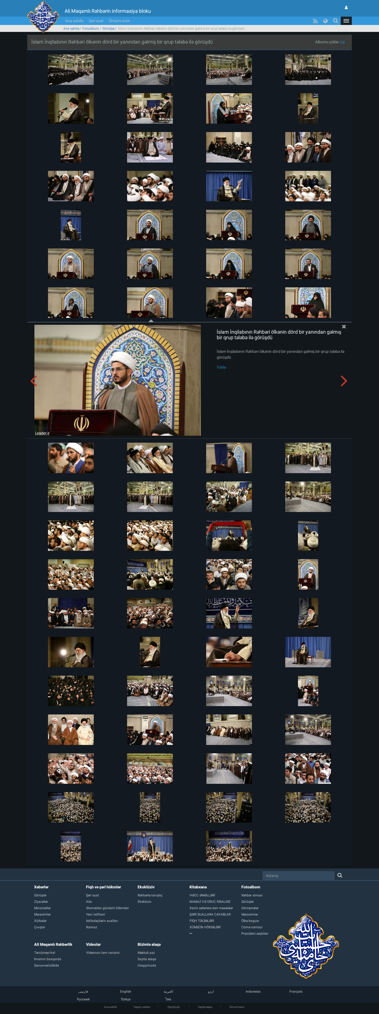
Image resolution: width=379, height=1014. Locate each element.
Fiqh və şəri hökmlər (103, 887)
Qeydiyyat (174, 1006)
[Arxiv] (215, 933)
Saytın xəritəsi (142, 1006)
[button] (346, 21)
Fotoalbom (90, 29)
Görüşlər (108, 29)
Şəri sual (96, 21)
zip (342, 42)
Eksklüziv (146, 887)
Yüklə (221, 367)
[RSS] (315, 21)
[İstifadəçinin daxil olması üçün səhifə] (346, 7)
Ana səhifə (74, 21)
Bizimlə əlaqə (149, 944)
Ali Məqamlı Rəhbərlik (53, 944)
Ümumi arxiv (119, 21)
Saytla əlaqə (205, 1006)
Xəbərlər (41, 887)
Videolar (93, 944)
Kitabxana (198, 887)
